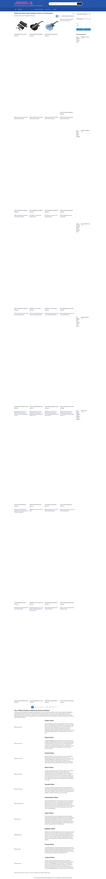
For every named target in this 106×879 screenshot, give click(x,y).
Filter (83, 29)
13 (47, 707)
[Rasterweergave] (57, 16)
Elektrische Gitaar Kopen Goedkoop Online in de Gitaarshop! (49, 877)
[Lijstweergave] (60, 16)
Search (79, 3)
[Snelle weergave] (18, 36)
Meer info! (15, 36)
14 (50, 707)
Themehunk (69, 877)
